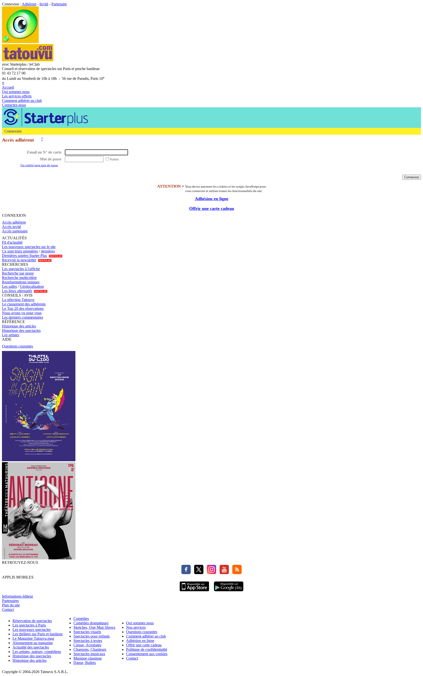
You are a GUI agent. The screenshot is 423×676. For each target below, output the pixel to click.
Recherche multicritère (19, 278)
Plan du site (11, 605)
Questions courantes (17, 346)
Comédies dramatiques (90, 623)
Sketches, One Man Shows (94, 627)
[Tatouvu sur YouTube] (223, 573)
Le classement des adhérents (24, 304)
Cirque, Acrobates (87, 645)
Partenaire (59, 4)
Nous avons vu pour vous (22, 313)
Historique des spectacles (21, 330)
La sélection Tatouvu (18, 300)
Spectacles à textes (87, 641)
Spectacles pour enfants (91, 636)
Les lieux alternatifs (17, 291)
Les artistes (10, 335)
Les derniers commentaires (22, 317)
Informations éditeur (17, 596)
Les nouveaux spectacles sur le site (29, 247)
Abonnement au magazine (32, 643)
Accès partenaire (15, 231)
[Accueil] (20, 42)
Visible (114, 159)
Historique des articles (19, 326)
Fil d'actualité (12, 242)
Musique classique (87, 658)
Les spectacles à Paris (29, 625)
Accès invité (11, 227)
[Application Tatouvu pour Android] (228, 592)
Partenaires (10, 601)
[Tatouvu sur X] (197, 573)
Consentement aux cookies (146, 654)
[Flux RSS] (236, 573)
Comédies (81, 618)
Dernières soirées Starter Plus (24, 256)
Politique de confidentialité (146, 649)
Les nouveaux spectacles (31, 630)
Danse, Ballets (84, 663)
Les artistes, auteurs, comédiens (36, 652)
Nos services (136, 627)
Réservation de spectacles (32, 621)
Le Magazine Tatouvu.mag (33, 638)
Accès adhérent (14, 222)
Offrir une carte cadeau (211, 208)
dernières (48, 251)
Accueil (8, 87)
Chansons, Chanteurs (89, 649)
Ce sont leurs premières (20, 251)
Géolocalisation (32, 286)
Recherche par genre (18, 273)
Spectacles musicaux (89, 654)
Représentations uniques (20, 282)
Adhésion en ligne (211, 198)
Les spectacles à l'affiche (21, 269)
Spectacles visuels (87, 632)
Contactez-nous (14, 105)
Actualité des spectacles (30, 647)
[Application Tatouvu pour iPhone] (194, 592)
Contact (8, 609)
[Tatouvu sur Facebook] (186, 573)
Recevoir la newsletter (19, 260)
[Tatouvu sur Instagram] (210, 573)
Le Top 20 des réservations (23, 308)
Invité (43, 4)
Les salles (9, 286)
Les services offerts (17, 96)
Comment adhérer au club (22, 100)
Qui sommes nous (16, 92)
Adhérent (29, 4)
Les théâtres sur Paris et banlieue (37, 634)
